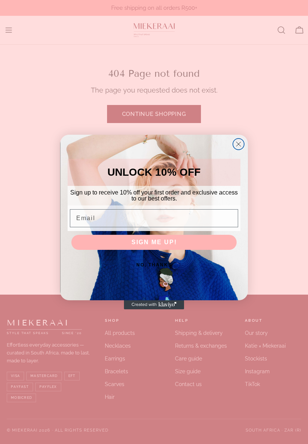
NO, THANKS (154, 265)
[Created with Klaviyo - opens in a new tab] (154, 304)
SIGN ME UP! (154, 242)
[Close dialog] (238, 144)
